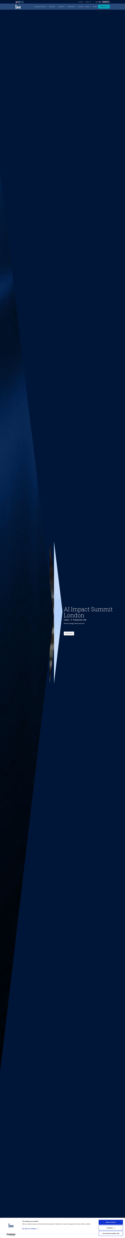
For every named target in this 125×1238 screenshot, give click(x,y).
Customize (110, 1228)
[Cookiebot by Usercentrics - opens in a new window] (11, 1234)
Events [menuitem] (87, 6)
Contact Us (104, 6)
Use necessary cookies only (111, 1233)
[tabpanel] (94, 620)
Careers (81, 2)
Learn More (69, 634)
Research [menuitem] (80, 6)
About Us (88, 2)
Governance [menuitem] (71, 6)
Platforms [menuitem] (61, 6)
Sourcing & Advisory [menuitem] (39, 6)
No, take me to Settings (29, 1228)
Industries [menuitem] (52, 6)
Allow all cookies (111, 1222)
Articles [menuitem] (95, 6)
